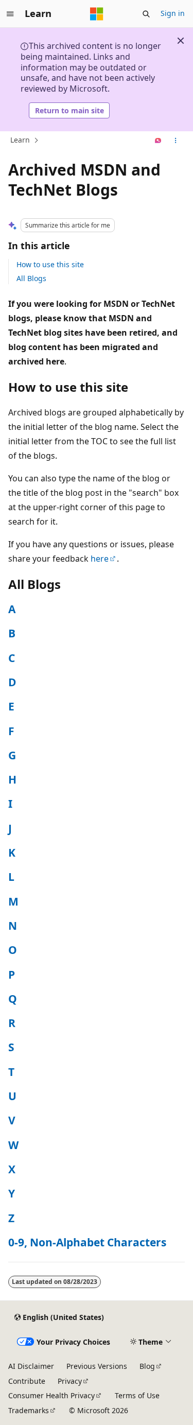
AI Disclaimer (31, 1366)
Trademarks (28, 1410)
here (100, 558)
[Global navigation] (10, 14)
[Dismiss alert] (180, 40)
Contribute (26, 1381)
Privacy (70, 1381)
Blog (147, 1366)
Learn (20, 140)
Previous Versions (96, 1366)
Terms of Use (137, 1395)
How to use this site (50, 264)
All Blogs (31, 278)
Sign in (173, 13)
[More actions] (176, 140)
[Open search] (146, 14)
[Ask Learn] (158, 140)
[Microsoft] (96, 14)
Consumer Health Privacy (51, 1395)
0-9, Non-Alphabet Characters (87, 1242)
